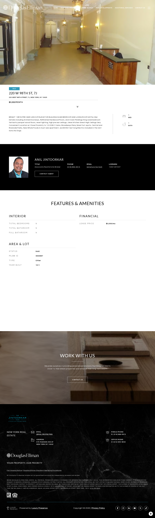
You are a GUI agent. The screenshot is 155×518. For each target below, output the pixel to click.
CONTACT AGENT (47, 174)
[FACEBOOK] (117, 508)
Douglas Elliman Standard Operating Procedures (42, 470)
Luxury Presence (40, 508)
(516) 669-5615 (73, 167)
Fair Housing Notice (14, 470)
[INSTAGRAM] (123, 508)
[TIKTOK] (146, 508)
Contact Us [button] (77, 379)
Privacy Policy (98, 508)
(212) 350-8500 (119, 442)
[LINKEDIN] (129, 508)
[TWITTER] (140, 508)
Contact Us (140, 8)
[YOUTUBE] (135, 508)
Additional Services (124, 8)
